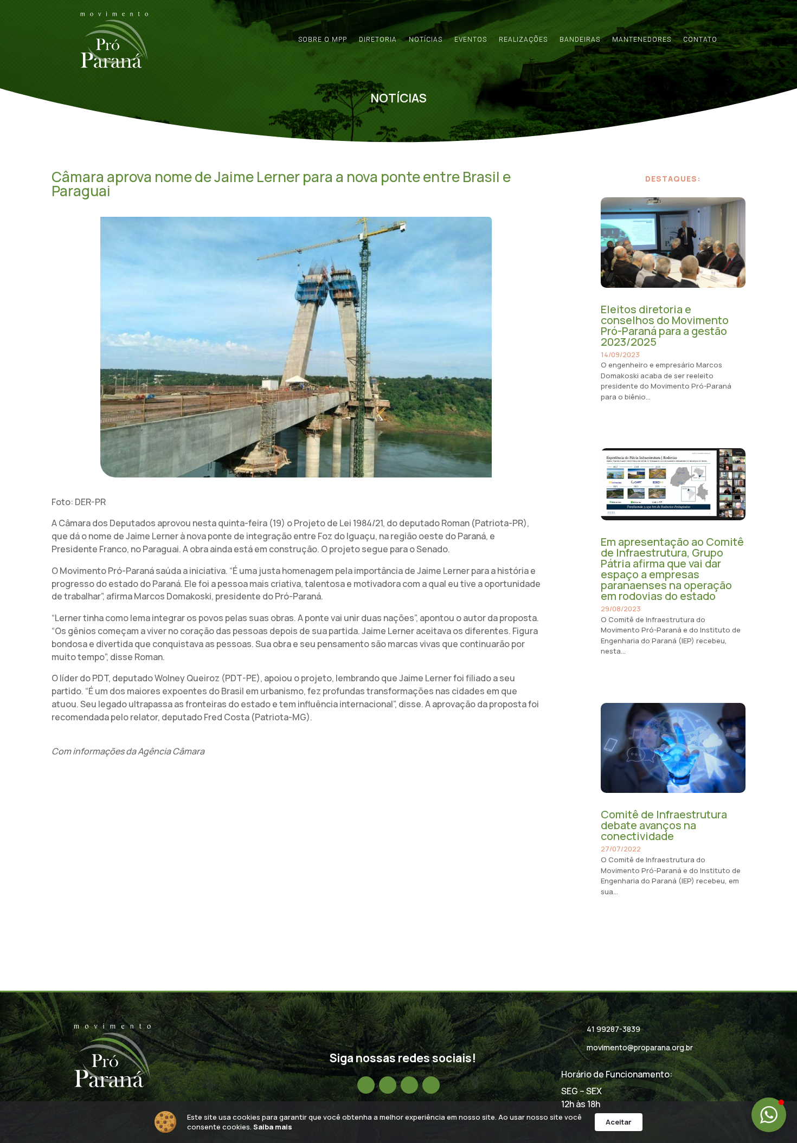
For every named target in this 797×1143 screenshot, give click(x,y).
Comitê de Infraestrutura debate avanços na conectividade (664, 825)
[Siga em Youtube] (431, 1085)
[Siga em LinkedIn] (409, 1085)
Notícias (425, 39)
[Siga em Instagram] (387, 1085)
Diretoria (378, 39)
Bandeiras (580, 39)
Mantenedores (641, 39)
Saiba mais (272, 1127)
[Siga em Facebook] (366, 1085)
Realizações (523, 39)
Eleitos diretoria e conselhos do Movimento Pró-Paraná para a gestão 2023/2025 (665, 325)
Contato (700, 39)
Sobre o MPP (322, 39)
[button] (768, 1114)
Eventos (470, 39)
